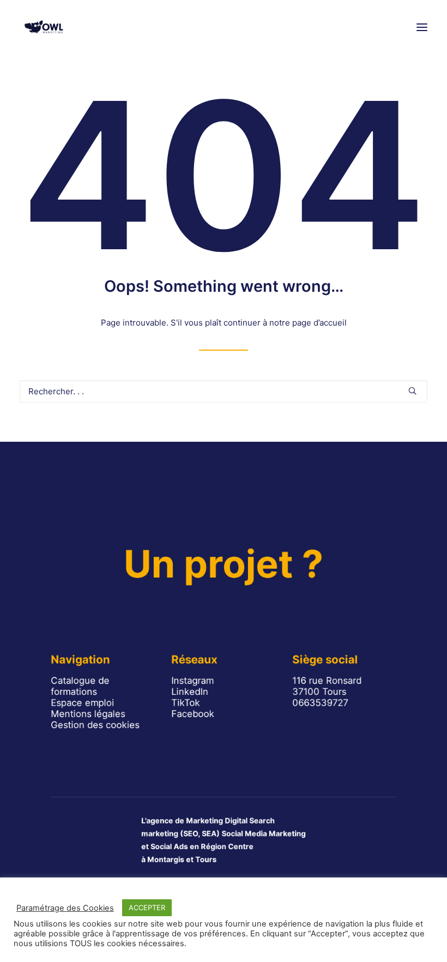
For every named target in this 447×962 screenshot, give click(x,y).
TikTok (186, 703)
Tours (205, 859)
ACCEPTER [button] (147, 907)
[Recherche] (223, 391)
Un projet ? (223, 564)
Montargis (165, 859)
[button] (422, 27)
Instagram (193, 680)
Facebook (193, 713)
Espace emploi (82, 703)
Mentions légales (88, 713)
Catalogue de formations (80, 686)
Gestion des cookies (95, 724)
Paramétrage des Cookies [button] (65, 908)
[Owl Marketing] (44, 27)
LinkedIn (190, 691)
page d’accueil (319, 322)
